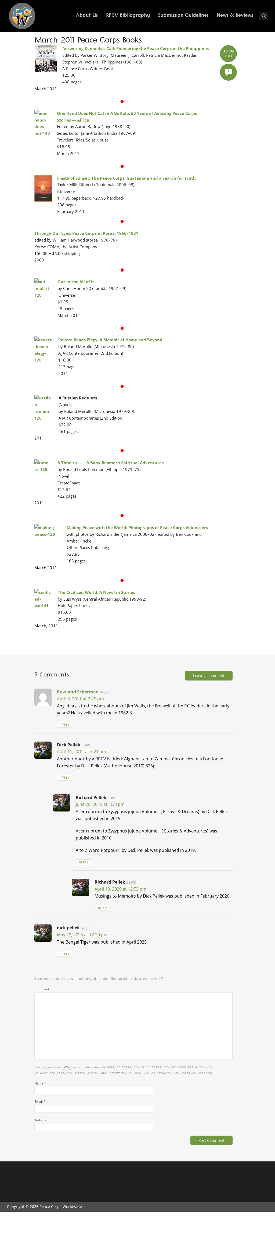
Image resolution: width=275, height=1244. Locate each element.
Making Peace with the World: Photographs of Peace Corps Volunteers (137, 527)
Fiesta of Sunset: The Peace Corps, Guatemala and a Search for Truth (126, 178)
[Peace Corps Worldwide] (22, 16)
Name (40, 1083)
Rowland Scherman (78, 692)
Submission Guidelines (183, 16)
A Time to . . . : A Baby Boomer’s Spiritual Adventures (110, 462)
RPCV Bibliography (128, 16)
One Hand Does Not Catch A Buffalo (93, 113)
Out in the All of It (75, 281)
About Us (87, 16)
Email (39, 1101)
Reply (65, 724)
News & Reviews (235, 16)
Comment (41, 989)
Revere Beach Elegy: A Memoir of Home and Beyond (110, 339)
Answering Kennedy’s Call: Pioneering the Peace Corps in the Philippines (135, 48)
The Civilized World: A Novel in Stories (96, 592)
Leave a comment (209, 675)
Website (40, 1120)
